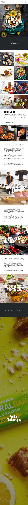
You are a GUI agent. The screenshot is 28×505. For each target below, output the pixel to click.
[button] (26, 2)
